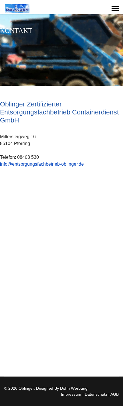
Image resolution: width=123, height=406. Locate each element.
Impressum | (72, 394)
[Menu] (115, 8)
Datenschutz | (97, 394)
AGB (114, 394)
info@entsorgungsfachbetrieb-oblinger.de (42, 164)
